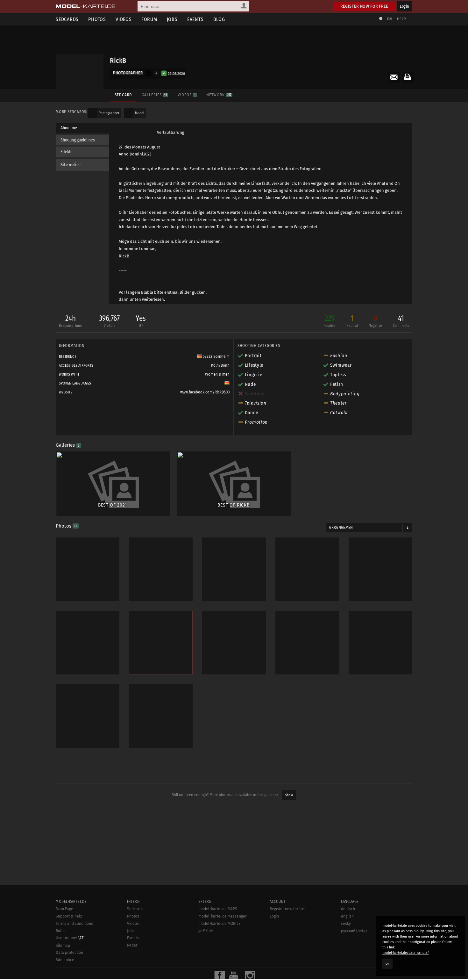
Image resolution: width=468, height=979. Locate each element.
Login (404, 6)
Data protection (69, 952)
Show (289, 795)
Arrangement (342, 527)
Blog (219, 19)
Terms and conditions (74, 923)
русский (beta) (354, 931)
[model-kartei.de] (85, 6)
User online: (70, 938)
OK (387, 964)
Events (195, 19)
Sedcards (67, 19)
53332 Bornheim (216, 356)
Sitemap (63, 945)
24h (70, 321)
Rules (61, 931)
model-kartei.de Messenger (222, 916)
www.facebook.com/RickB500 (205, 392)
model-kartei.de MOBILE (219, 923)
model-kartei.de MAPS (217, 909)
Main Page (64, 909)
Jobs (172, 19)
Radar (132, 945)
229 (329, 321)
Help (401, 19)
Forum (149, 19)
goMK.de (205, 931)
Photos (97, 19)
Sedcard (123, 94)
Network (218, 94)
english (347, 916)
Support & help (69, 916)
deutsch (348, 909)
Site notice (70, 164)
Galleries (154, 94)
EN (389, 19)
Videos (124, 19)
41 (401, 321)
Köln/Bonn (220, 365)
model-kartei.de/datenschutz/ (405, 953)
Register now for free (364, 6)
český (346, 923)
